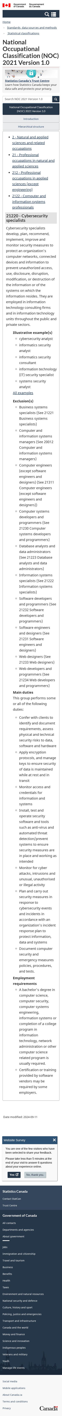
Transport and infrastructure (19, 1320)
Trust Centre (10, 1205)
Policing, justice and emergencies (22, 1314)
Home (7, 22)
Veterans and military (15, 1354)
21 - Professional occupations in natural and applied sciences (33, 161)
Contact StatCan (12, 1198)
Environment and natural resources (23, 1294)
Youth (6, 1361)
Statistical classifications (23, 33)
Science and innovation (16, 1341)
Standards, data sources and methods (32, 28)
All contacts (9, 1223)
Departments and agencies (18, 1229)
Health (6, 1280)
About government (13, 1236)
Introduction (31, 118)
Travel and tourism (13, 1260)
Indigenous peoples (14, 1347)
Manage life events (14, 1367)
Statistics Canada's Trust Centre (27, 81)
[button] (31, 14)
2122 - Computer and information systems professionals (29, 202)
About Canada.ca (12, 1394)
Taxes (6, 1287)
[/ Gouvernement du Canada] (23, 5)
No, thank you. (35, 1174)
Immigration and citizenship (19, 1253)
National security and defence (20, 1300)
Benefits (7, 1274)
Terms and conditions (15, 1401)
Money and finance (14, 1334)
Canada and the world (15, 1327)
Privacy (7, 1408)
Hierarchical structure (31, 126)
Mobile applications (14, 1388)
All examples (23, 392)
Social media (10, 1381)
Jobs (5, 1247)
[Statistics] (31, 74)
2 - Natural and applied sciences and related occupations (30, 143)
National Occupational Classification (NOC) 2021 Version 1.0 (31, 109)
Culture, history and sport (17, 1307)
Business (8, 1267)
